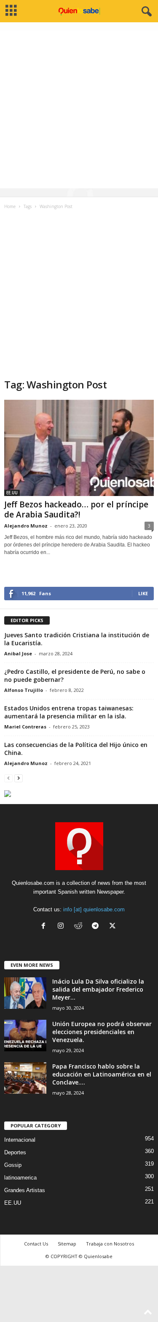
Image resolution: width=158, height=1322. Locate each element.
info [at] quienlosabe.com (94, 909)
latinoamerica (20, 1177)
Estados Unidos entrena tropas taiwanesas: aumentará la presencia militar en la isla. (69, 712)
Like (143, 593)
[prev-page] (8, 777)
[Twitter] (113, 927)
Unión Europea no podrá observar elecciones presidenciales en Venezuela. (102, 1032)
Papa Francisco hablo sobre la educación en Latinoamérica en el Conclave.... (101, 1074)
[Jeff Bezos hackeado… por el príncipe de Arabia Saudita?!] (79, 448)
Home (10, 206)
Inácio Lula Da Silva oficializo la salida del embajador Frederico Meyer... (98, 989)
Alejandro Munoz (26, 525)
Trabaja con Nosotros (110, 1243)
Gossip (12, 1165)
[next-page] (18, 777)
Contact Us (36, 1243)
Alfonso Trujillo (23, 690)
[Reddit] (79, 927)
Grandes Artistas (24, 1190)
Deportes (15, 1152)
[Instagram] (62, 927)
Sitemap (67, 1243)
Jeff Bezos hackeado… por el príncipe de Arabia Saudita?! (76, 509)
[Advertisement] (79, 109)
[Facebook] (45, 927)
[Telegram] (97, 927)
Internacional (19, 1140)
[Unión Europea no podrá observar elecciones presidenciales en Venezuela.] (25, 1035)
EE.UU (12, 493)
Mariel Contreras (25, 726)
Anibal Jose (18, 653)
